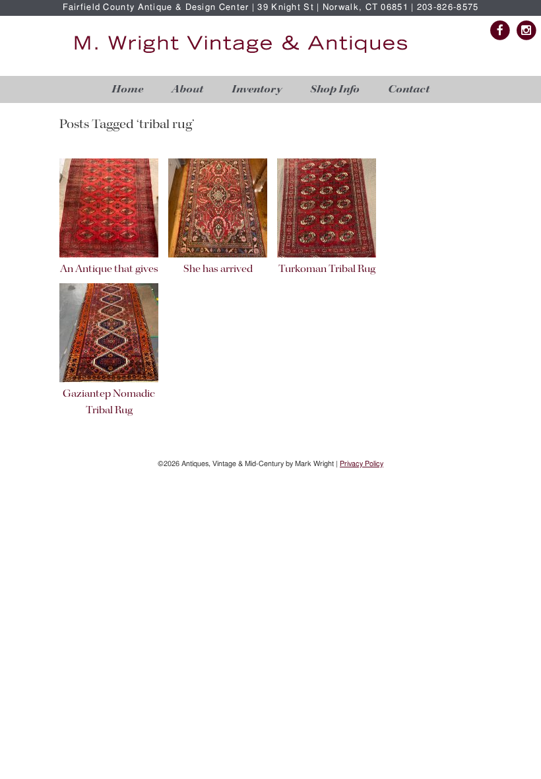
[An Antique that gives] (108, 255)
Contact (409, 89)
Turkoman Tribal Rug (326, 269)
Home (127, 89)
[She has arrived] (217, 255)
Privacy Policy (361, 463)
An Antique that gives (109, 269)
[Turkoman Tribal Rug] (326, 255)
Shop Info (335, 89)
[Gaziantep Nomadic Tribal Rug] (108, 380)
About (187, 89)
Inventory (257, 89)
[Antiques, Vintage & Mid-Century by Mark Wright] (240, 53)
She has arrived (218, 269)
